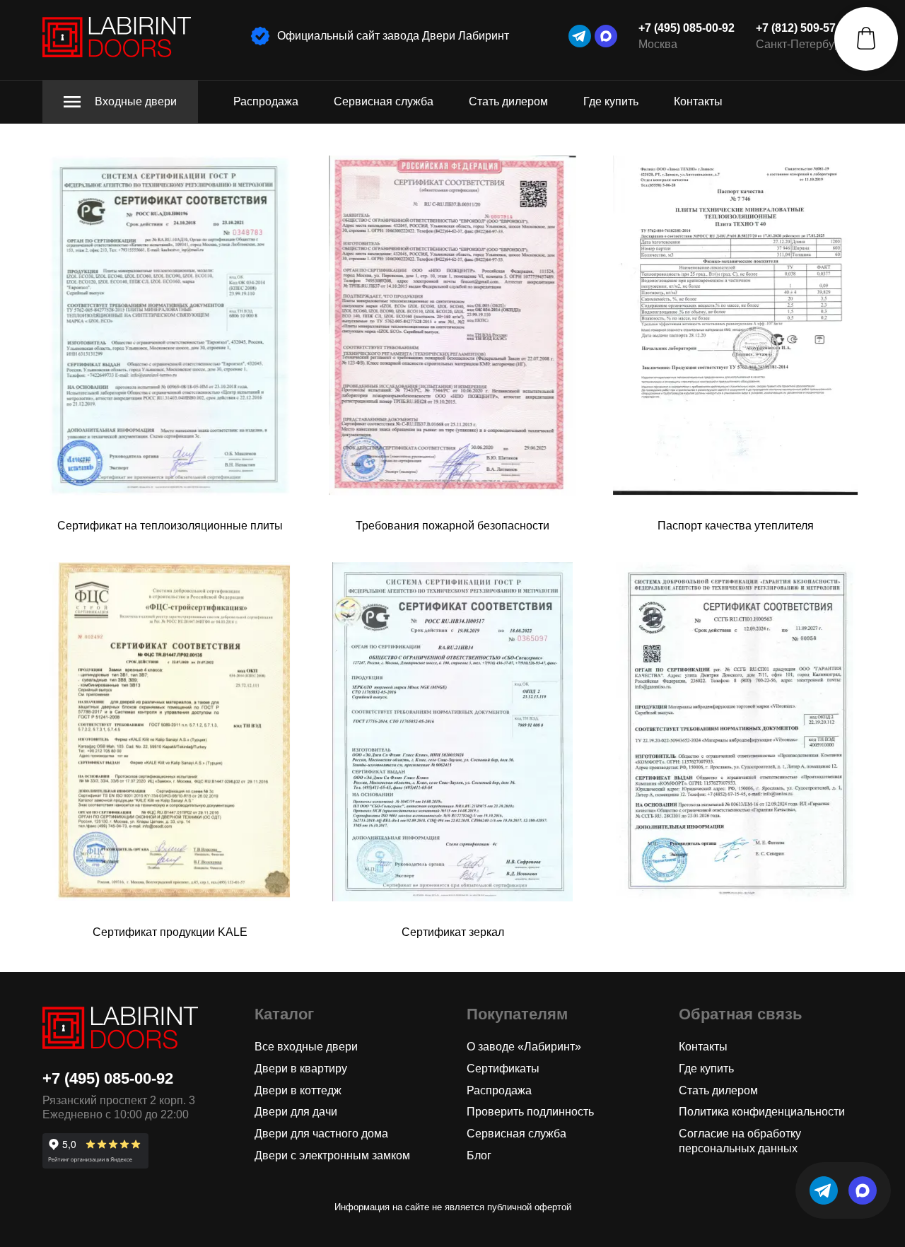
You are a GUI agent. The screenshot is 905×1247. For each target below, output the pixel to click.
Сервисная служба (383, 101)
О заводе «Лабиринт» (524, 1047)
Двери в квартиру (301, 1068)
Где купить (610, 101)
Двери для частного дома (321, 1134)
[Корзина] (866, 39)
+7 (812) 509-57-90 (804, 28)
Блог (479, 1155)
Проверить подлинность (530, 1112)
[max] (606, 36)
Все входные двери (306, 1047)
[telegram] (579, 36)
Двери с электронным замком (332, 1155)
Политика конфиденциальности (762, 1112)
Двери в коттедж (298, 1090)
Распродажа (265, 101)
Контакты (698, 101)
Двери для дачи (296, 1112)
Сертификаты (503, 1068)
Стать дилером (508, 101)
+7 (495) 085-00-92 (686, 28)
